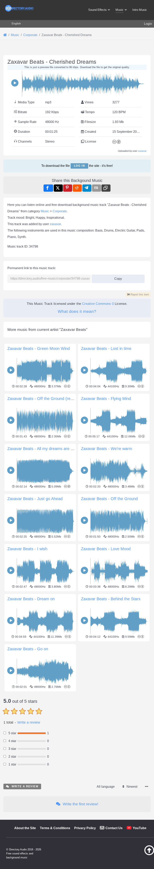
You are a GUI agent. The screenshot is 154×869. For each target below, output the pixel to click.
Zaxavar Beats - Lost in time (106, 348)
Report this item (139, 294)
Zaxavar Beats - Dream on (31, 599)
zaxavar (142, 151)
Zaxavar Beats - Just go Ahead (35, 498)
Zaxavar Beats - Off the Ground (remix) (42, 398)
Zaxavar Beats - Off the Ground (109, 498)
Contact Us (114, 828)
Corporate (60, 211)
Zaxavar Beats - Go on (27, 649)
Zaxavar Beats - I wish (27, 549)
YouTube (139, 828)
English (16, 23)
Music (45, 211)
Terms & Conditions (55, 828)
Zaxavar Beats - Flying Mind (106, 398)
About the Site (25, 828)
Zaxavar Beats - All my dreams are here (43, 448)
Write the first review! (80, 804)
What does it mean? (77, 311)
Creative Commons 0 (98, 304)
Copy (116, 277)
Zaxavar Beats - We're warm (106, 448)
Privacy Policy (85, 828)
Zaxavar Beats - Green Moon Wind (38, 348)
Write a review (28, 722)
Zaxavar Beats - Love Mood (106, 549)
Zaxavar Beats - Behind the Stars (110, 599)
